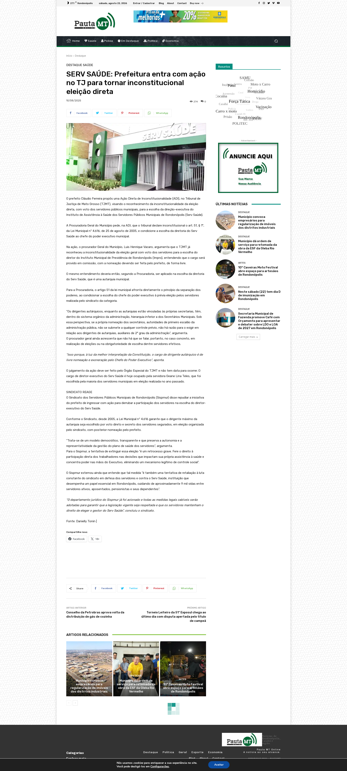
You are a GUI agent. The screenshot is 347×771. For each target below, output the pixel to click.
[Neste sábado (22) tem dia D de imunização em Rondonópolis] (225, 293)
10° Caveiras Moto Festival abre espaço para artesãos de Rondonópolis (183, 687)
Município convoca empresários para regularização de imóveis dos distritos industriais (89, 686)
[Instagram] (263, 3)
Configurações (159, 766)
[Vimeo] (273, 3)
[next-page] (75, 703)
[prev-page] (68, 703)
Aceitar (219, 765)
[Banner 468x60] (181, 16)
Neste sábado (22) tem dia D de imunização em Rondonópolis (259, 295)
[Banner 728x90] (139, 559)
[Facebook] (259, 3)
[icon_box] (197, 4)
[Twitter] (268, 3)
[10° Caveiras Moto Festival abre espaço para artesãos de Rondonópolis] (183, 668)
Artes (182, 679)
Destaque (80, 55)
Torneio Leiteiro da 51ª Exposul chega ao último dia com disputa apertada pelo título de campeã (173, 617)
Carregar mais (247, 337)
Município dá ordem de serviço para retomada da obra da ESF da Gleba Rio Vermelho (136, 686)
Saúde (88, 65)
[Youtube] (278, 3)
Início (69, 55)
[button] (276, 41)
